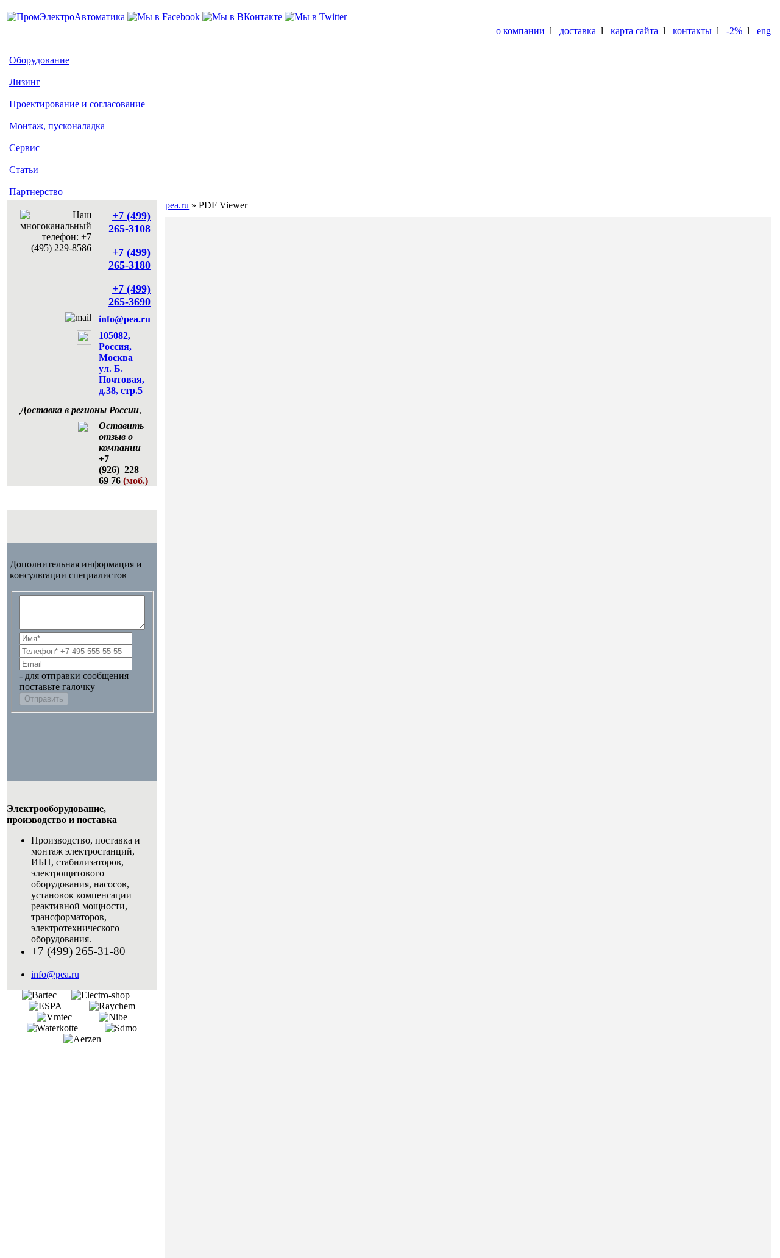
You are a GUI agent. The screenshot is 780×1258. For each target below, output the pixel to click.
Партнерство (36, 192)
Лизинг (24, 82)
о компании (520, 31)
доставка (577, 31)
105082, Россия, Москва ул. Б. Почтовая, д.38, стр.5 (121, 363)
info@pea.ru (125, 319)
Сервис (24, 148)
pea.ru (177, 205)
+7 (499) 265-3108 (129, 222)
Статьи (23, 170)
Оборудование (39, 60)
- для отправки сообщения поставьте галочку (74, 681)
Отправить (43, 698)
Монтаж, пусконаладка (57, 126)
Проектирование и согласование (77, 104)
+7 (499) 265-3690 (129, 295)
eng (764, 31)
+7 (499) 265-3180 (129, 258)
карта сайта (634, 31)
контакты (692, 31)
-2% (734, 31)
